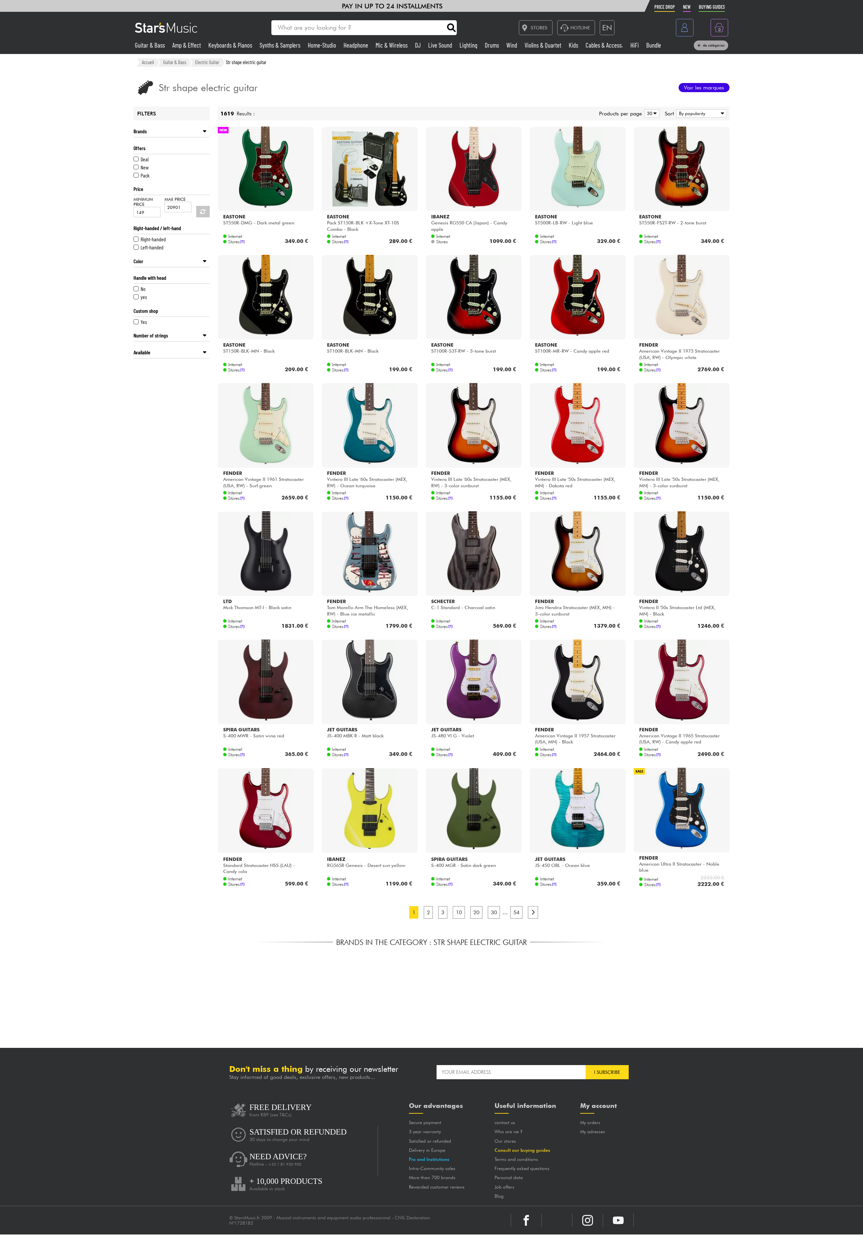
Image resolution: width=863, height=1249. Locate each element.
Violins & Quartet (544, 45)
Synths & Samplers (281, 45)
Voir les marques (704, 87)
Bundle (653, 45)
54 (516, 912)
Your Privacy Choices (453, 1243)
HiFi (635, 45)
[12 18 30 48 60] (650, 113)
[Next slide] (600, 993)
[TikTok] (557, 1220)
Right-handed (153, 239)
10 (459, 912)
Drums (492, 45)
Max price (175, 199)
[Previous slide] (263, 993)
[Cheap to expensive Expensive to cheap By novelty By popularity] (700, 113)
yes (144, 297)
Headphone (356, 45)
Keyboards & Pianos (231, 45)
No (143, 289)
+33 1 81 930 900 (284, 1164)
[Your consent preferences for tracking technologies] (851, 1237)
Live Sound (440, 45)
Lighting (469, 45)
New (145, 167)
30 (494, 912)
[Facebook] (526, 1220)
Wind (512, 45)
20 (476, 912)
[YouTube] (618, 1220)
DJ (418, 45)
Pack (145, 175)
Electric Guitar (207, 62)
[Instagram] (587, 1220)
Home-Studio (322, 45)
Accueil (148, 62)
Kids (574, 45)
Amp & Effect (187, 45)
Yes (144, 322)
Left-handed (152, 247)
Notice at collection (389, 1243)
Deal (145, 159)
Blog (483, 1196)
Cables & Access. (605, 45)
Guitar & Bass (150, 45)
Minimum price (143, 202)
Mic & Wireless (392, 45)
